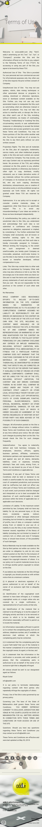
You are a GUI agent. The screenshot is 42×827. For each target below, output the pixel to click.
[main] (21, 22)
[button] (2, 3)
